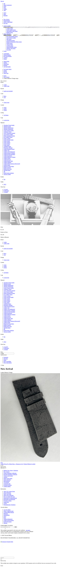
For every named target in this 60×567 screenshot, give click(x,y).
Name (5, 360)
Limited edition (7, 486)
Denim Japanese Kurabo (9, 135)
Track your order (7, 494)
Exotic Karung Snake (8, 139)
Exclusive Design (8, 485)
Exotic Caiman (7, 138)
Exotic (5, 51)
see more (28, 530)
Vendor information (8, 519)
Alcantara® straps (10, 40)
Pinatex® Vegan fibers (9, 166)
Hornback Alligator (8, 147)
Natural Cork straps (10, 48)
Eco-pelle (8, 49)
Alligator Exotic (7, 126)
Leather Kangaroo (8, 155)
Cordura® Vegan (7, 131)
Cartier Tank (6, 86)
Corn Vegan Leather (11, 37)
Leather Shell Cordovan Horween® (12, 163)
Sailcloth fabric (7, 170)
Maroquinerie (7, 481)
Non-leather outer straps (11, 31)
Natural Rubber (7, 55)
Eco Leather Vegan (8, 137)
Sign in (2, 1)
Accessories (6, 482)
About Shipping (7, 492)
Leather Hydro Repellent (9, 154)
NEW (5, 6)
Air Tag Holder (7, 66)
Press (5, 517)
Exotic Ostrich (7, 142)
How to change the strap (9, 496)
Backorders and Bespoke (9, 499)
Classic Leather (7, 25)
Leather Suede (7, 165)
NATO (5, 70)
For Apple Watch (7, 69)
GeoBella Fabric (7, 146)
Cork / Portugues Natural (9, 133)
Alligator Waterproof (8, 129)
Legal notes (6, 502)
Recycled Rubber (8, 56)
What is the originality (9, 495)
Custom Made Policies (9, 512)
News (5, 516)
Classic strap (6, 102)
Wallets (5, 62)
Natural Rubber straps (11, 47)
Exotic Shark (7, 145)
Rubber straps (9, 32)
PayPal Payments (7, 521)
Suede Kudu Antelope (9, 173)
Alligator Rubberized (8, 128)
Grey (5, 97)
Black (5, 96)
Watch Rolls (6, 61)
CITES (5, 503)
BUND (5, 72)
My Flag (5, 23)
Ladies (5, 108)
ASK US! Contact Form (9, 491)
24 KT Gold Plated (8, 22)
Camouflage (6, 53)
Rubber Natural (7, 167)
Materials (6, 513)
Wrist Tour (6, 73)
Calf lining (6, 115)
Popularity (6, 357)
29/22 (5, 184)
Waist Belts (6, 64)
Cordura (5, 57)
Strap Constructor (8, 5)
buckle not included (8, 91)
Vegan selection (7, 33)
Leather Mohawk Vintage (9, 157)
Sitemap (5, 523)
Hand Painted (7, 20)
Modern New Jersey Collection (11, 470)
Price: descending (8, 362)
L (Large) (6, 189)
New (2, 462)
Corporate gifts (7, 483)
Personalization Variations (9, 504)
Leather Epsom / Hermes (9, 153)
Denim (5, 59)
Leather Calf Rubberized (9, 151)
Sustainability (7, 515)
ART (5, 10)
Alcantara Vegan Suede (9, 125)
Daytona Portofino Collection (10, 474)
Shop (5, 7)
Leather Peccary (7, 159)
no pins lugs (6, 120)
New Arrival (6, 19)
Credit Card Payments (9, 520)
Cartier (5, 84)
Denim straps (9, 43)
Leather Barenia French (9, 149)
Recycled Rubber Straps (12, 36)
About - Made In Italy (9, 511)
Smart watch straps (8, 478)
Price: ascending (7, 361)
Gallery (5, 9)
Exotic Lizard (7, 141)
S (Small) (6, 192)
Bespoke (6, 15)
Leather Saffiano (7, 162)
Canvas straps (9, 44)
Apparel (5, 477)
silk (4, 171)
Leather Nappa (7, 158)
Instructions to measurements (10, 498)
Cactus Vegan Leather (9, 130)
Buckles (5, 65)
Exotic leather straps (11, 29)
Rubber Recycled (8, 169)
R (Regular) (6, 190)
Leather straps (9, 28)
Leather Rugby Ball (8, 161)
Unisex (5, 110)
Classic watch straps (8, 475)
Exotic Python (7, 143)
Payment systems (7, 500)
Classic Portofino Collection (10, 473)
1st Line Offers (7, 509)
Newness (6, 358)
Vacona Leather (7, 174)
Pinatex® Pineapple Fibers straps (14, 41)
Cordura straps (9, 45)
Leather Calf (6, 150)
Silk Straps (8, 39)
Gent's (5, 107)
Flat (4, 179)
